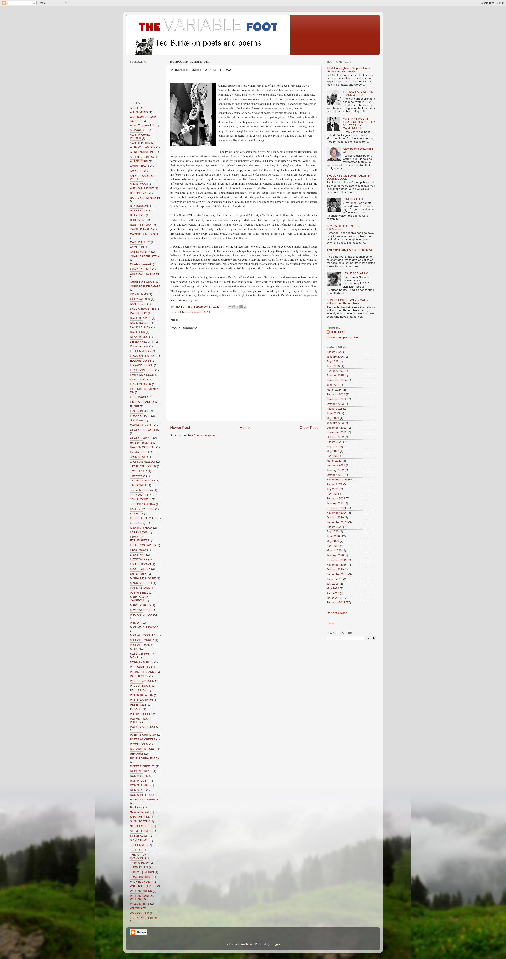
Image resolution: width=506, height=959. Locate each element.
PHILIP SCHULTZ (141, 714)
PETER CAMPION (141, 699)
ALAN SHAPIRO (140, 142)
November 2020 (337, 512)
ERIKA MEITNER (140, 384)
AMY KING (136, 171)
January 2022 (335, 470)
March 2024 (334, 389)
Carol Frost (137, 246)
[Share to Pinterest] (245, 307)
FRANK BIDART (140, 411)
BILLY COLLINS (140, 210)
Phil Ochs (136, 709)
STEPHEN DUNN (141, 826)
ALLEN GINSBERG (142, 156)
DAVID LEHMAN (140, 327)
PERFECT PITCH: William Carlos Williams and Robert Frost (347, 302)
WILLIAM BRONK (141, 891)
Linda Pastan (138, 549)
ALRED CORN (139, 161)
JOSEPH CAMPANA (142, 504)
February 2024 (336, 394)
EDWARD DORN (140, 360)
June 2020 (333, 536)
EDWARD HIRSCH (141, 365)
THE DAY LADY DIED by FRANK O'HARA (358, 93)
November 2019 (337, 564)
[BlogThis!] (234, 307)
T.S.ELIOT (136, 850)
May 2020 (333, 541)
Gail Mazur (137, 420)
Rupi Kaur (136, 807)
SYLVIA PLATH (139, 840)
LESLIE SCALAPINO (143, 545)
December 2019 (337, 560)
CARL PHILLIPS (140, 242)
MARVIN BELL (139, 592)
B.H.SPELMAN (139, 193)
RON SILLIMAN (140, 785)
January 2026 (335, 356)
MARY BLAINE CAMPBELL (139, 599)
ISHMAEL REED (140, 452)
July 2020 (333, 531)
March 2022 (334, 460)
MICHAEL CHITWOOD (144, 627)
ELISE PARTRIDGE (142, 370)
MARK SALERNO (141, 583)
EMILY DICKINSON (142, 374)
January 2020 (335, 555)
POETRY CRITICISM (143, 734)
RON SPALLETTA (141, 794)
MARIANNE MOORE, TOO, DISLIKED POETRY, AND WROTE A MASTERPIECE (359, 123)
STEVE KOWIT (139, 835)
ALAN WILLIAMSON (142, 147)
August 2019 (334, 579)
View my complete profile (342, 337)
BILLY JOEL (137, 215)
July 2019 (333, 583)
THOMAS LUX (139, 867)
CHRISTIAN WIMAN (142, 281)
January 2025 (335, 375)
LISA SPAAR (137, 554)
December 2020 (337, 508)
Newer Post (180, 427)
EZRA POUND (139, 396)
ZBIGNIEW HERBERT (144, 918)
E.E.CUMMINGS (140, 351)
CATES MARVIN (140, 251)
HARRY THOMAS (141, 442)
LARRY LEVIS (139, 532)
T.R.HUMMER (139, 845)
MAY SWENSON (140, 610)
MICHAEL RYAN (140, 644)
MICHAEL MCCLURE (143, 635)
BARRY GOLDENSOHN (145, 197)
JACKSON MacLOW (142, 461)
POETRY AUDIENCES (144, 726)
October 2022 (335, 437)
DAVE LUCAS (138, 313)
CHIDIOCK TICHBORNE (145, 273)
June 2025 (333, 366)
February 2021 (336, 498)
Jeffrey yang (137, 475)
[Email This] (230, 307)
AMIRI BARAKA (139, 166)
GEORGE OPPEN (141, 437)
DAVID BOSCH (139, 322)
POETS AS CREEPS (142, 739)
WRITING (136, 908)
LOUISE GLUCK (140, 568)
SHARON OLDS (140, 817)
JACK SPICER (139, 456)
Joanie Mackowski (141, 490)
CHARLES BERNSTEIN (144, 256)
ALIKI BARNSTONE (142, 152)
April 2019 (333, 593)
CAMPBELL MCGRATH (144, 234)
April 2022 (333, 455)
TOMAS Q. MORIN (142, 872)
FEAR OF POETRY (142, 401)
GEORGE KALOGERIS (144, 430)
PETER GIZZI (138, 704)
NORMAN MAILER (141, 662)
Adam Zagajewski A (142, 125)
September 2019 (337, 574)
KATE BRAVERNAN (142, 509)
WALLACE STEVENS (143, 886)
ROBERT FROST (141, 771)
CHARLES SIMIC (140, 269)
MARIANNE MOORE (143, 578)
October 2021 (335, 474)
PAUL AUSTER (139, 676)
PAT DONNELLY (140, 666)
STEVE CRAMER (141, 831)
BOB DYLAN (138, 220)
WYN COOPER (139, 913)
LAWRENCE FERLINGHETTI (140, 539)
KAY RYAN (136, 513)
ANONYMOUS (139, 183)
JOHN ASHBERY (140, 494)
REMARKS (136, 753)
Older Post (309, 427)
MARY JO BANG (140, 605)
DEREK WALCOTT (142, 341)
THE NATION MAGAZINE (138, 856)
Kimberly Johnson (141, 527)
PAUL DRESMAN (140, 685)
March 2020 (334, 550)
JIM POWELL (138, 485)
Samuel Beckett (140, 812)
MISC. (208, 312)
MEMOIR (136, 622)
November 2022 (337, 432)
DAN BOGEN (138, 303)
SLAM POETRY (140, 821)
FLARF (134, 406)
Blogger (275, 944)
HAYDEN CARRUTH (142, 447)
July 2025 (333, 361)
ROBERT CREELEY (142, 766)
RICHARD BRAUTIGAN (144, 758)
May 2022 (333, 451)
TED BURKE (338, 332)
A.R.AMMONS (139, 112)
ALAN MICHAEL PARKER (140, 136)
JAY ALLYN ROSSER (143, 466)
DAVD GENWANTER (143, 308)
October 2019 (335, 569)
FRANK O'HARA (140, 415)
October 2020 (335, 517)
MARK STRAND (140, 587)
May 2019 (333, 588)
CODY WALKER (140, 299)
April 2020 (333, 545)
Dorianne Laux (139, 346)
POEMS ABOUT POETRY (140, 720)
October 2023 (335, 403)
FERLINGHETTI (353, 199)
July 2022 (333, 446)
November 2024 (337, 380)
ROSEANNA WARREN (144, 799)
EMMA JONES (139, 379)
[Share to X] (238, 307)
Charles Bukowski (191, 312)
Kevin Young (138, 523)
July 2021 (333, 489)
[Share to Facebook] (241, 307)
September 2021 (337, 479)
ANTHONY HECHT (142, 188)
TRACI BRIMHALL (141, 876)
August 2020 (334, 526)
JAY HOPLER (138, 471)
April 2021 (333, 493)
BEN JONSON (139, 205)
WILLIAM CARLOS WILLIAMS (142, 897)
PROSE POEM (139, 744)
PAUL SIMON (138, 690)
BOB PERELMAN (141, 224)
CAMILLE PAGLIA (141, 229)
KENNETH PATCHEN (143, 518)
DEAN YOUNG (139, 336)
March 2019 (334, 598)
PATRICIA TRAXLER (143, 671)
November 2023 (337, 399)
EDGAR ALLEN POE (143, 355)
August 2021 (334, 484)
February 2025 (336, 370)
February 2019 (336, 602)
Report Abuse (337, 613)
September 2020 (337, 522)
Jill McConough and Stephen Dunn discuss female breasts (348, 70)
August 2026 (334, 351)
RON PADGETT (140, 780)
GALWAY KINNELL (141, 425)
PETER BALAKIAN (141, 695)
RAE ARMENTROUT (143, 749)
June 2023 (333, 413)
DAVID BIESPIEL (140, 318)
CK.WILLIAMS (139, 294)
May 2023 (333, 418)
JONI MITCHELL (140, 499)
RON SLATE (137, 790)
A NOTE (135, 108)
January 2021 (335, 503)
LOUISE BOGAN (140, 564)
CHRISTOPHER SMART (145, 286)
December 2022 (337, 427)
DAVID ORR (137, 332)
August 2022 (334, 441)
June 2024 (333, 384)
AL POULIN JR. (139, 129)
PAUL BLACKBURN (142, 681)
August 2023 (334, 408)
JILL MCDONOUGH (142, 480)
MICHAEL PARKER (142, 640)
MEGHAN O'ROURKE (143, 614)
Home (245, 427)
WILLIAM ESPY (139, 903)
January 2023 (335, 422)
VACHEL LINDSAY (141, 881)
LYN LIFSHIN (138, 573)
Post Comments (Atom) (202, 435)
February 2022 (336, 465)
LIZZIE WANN (138, 559)
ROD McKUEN (139, 775)
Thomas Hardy (139, 862)
